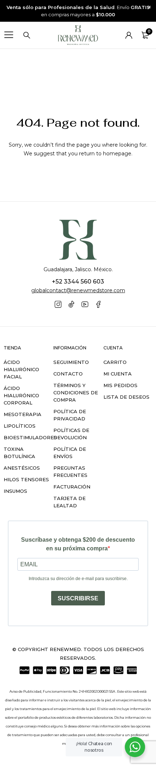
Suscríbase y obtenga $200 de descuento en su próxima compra (78, 544)
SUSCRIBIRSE (78, 598)
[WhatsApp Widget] (135, 747)
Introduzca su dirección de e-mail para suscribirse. (78, 578)
